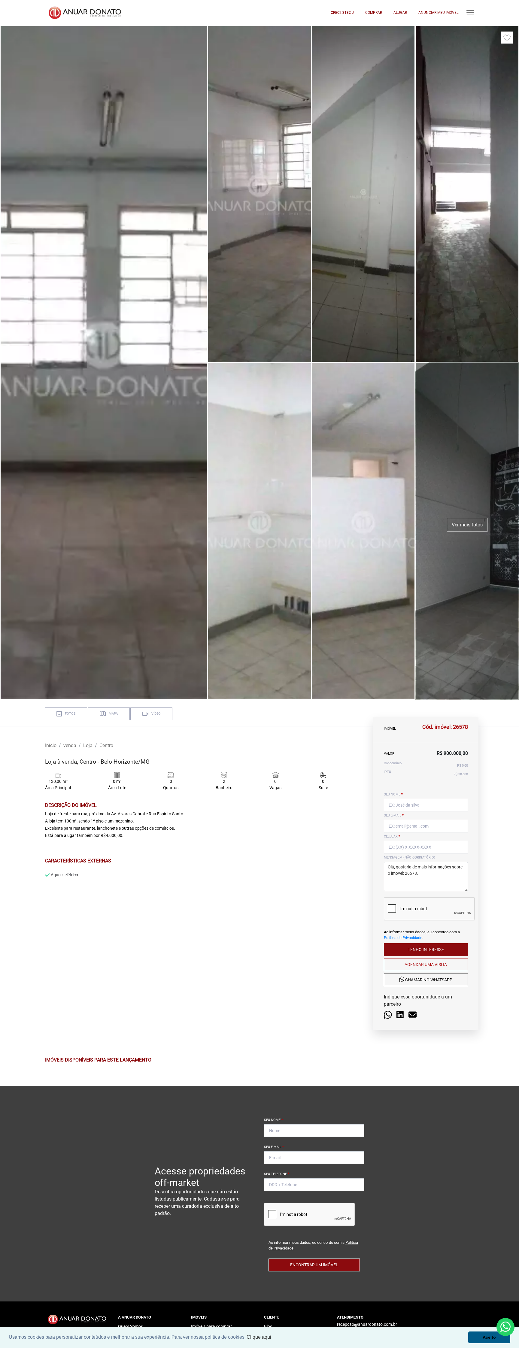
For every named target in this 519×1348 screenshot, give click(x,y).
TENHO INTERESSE (426, 949)
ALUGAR (400, 13)
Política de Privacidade (403, 937)
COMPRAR (373, 13)
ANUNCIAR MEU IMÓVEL (438, 13)
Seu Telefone (276, 1174)
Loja (88, 745)
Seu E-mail (274, 1147)
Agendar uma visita (426, 964)
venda (69, 745)
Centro (106, 745)
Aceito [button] (489, 1337)
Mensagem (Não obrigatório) (409, 857)
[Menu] (470, 13)
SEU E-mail (394, 815)
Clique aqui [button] (259, 1337)
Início (50, 745)
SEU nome (393, 794)
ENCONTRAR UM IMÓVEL (314, 1264)
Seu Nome (273, 1120)
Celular (392, 836)
